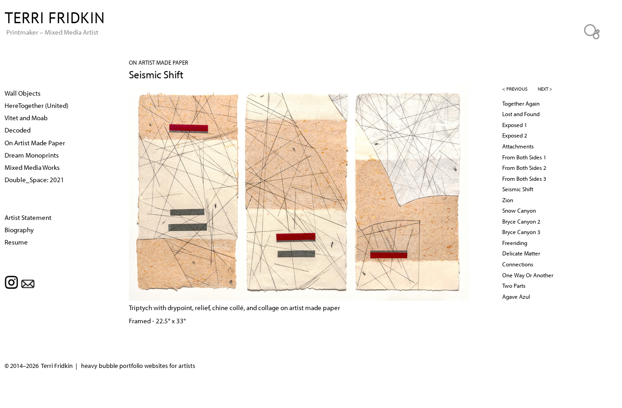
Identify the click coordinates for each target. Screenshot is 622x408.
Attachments (518, 146)
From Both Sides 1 (524, 157)
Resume (16, 241)
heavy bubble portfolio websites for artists (138, 366)
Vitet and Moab (26, 117)
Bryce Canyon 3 (521, 231)
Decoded (18, 129)
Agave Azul (516, 296)
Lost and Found (521, 113)
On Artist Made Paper (158, 62)
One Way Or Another (527, 275)
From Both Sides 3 (524, 178)
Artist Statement (28, 217)
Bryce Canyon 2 (521, 221)
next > (545, 89)
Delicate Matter (521, 253)
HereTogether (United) (36, 105)
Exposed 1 (514, 124)
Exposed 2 (514, 135)
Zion (507, 200)
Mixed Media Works (32, 167)
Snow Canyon (519, 210)
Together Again (521, 103)
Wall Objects (23, 92)
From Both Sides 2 (524, 167)
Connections (517, 264)
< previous (514, 89)
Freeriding (514, 242)
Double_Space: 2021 (34, 179)
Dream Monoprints (32, 154)
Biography (19, 229)
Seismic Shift (517, 189)
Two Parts (513, 285)
